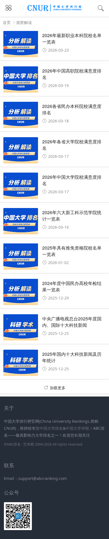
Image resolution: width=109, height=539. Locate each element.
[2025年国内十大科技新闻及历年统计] (20, 364)
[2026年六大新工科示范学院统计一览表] (20, 222)
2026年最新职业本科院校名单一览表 (71, 38)
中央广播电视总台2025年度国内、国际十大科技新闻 (71, 321)
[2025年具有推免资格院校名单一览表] (20, 258)
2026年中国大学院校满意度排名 (71, 180)
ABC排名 (14, 444)
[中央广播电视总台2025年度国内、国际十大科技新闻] (20, 329)
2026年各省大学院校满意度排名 (71, 144)
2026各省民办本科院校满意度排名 (71, 109)
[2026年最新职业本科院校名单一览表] (20, 45)
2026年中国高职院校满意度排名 (71, 73)
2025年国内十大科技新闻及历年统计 (71, 357)
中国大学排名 (51, 428)
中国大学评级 (77, 428)
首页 (7, 22)
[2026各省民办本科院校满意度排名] (20, 116)
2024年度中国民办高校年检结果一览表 (71, 286)
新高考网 (12, 451)
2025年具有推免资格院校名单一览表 (71, 251)
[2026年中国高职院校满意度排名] (20, 81)
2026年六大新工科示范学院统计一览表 (71, 215)
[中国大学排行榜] (54, 10)
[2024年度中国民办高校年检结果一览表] (20, 293)
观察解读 (24, 22)
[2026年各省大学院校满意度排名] (20, 151)
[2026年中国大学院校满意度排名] (20, 187)
